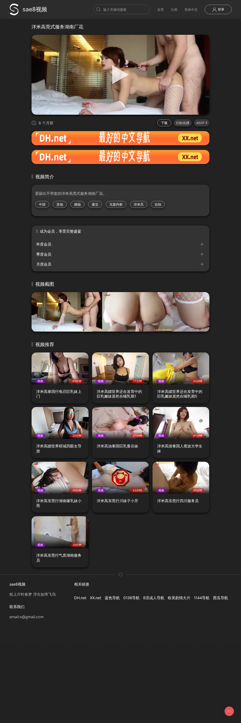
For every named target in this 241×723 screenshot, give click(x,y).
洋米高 (139, 204)
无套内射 (116, 204)
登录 (220, 9)
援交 (95, 204)
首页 (160, 10)
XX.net (95, 597)
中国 (42, 204)
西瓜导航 (220, 597)
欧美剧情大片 (179, 597)
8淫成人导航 (153, 597)
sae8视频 (35, 9)
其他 (59, 204)
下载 (164, 123)
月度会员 (43, 264)
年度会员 (43, 244)
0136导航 (131, 597)
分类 (174, 10)
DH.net (80, 597)
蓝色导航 (112, 597)
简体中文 (191, 10)
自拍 (158, 204)
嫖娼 (77, 204)
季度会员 (43, 254)
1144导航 (201, 597)
